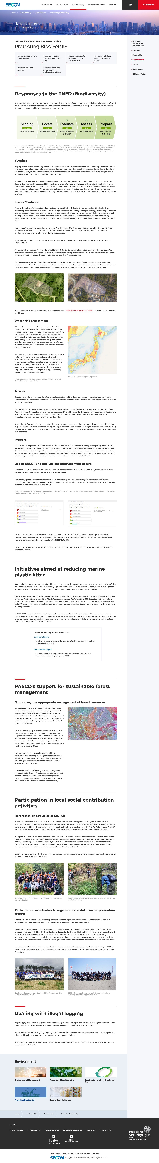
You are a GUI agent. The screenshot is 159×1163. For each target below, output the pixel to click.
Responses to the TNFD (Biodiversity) (27, 57)
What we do (34, 1130)
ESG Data (136, 50)
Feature (112, 5)
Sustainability (25, 13)
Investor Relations (73, 1130)
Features (91, 1130)
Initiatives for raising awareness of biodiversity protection (52, 70)
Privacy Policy (55, 1153)
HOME (13, 1125)
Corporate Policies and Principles (87, 1153)
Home (13, 13)
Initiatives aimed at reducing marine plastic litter (53, 58)
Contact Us (106, 1130)
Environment (40, 13)
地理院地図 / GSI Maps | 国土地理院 (79, 310)
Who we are (17, 1130)
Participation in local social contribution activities (102, 58)
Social (135, 65)
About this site (68, 1153)
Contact (148, 5)
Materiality (137, 55)
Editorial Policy (139, 74)
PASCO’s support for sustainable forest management (76, 58)
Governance (137, 69)
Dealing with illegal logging (25, 69)
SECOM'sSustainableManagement (138, 43)
